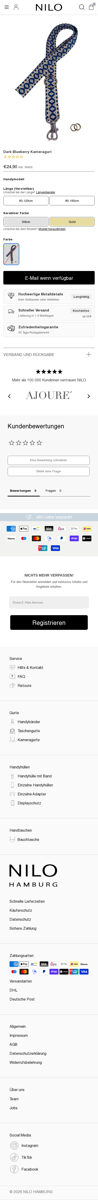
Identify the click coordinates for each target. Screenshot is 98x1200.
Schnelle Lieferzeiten (27, 901)
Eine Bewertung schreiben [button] (48, 460)
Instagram (29, 1145)
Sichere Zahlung (23, 928)
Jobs (14, 1107)
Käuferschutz (21, 910)
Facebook (29, 1169)
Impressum (19, 1035)
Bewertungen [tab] (20, 490)
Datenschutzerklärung (28, 1053)
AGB (13, 1044)
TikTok (26, 1157)
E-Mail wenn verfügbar (49, 278)
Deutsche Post (22, 999)
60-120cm (26, 201)
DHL (13, 990)
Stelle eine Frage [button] (48, 471)
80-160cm (72, 201)
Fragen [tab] (51, 490)
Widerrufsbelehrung (26, 1062)
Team (14, 1098)
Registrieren (49, 622)
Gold (72, 222)
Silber (26, 222)
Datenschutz (20, 919)
